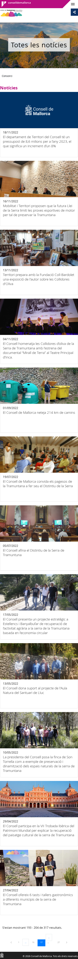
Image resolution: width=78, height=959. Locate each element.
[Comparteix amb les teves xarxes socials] (74, 12)
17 (42, 942)
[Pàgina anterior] (11, 942)
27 (59, 942)
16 (34, 942)
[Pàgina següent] (66, 942)
